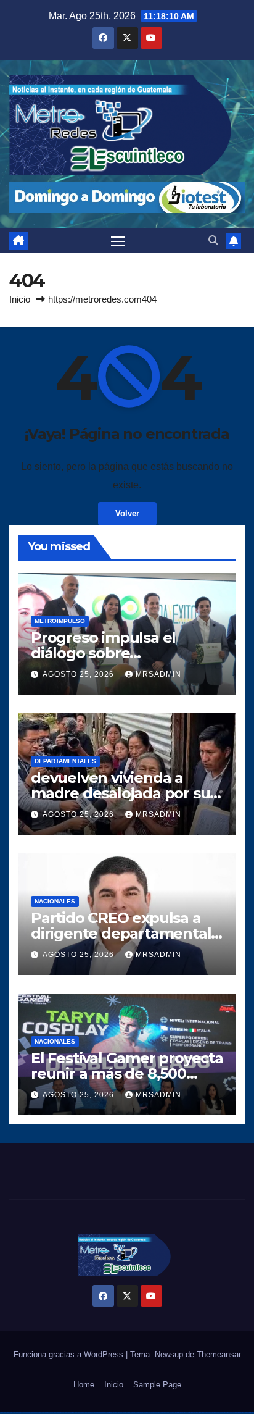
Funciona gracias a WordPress (70, 1354)
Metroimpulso (60, 620)
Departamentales (65, 761)
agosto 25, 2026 (80, 674)
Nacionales (55, 901)
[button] (213, 240)
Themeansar (219, 1354)
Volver (127, 513)
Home (83, 1384)
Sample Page (157, 1384)
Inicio (19, 299)
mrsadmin (158, 674)
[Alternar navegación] (118, 240)
